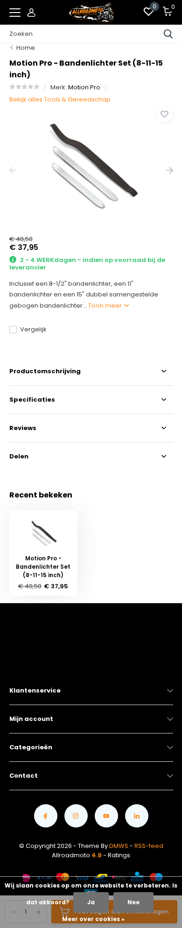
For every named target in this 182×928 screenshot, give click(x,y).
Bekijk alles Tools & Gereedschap (60, 99)
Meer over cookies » (93, 919)
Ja (91, 902)
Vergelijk (33, 329)
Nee (133, 902)
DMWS (118, 845)
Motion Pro (84, 87)
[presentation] (12, 170)
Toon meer (105, 305)
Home (25, 47)
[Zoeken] (168, 34)
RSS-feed (148, 845)
